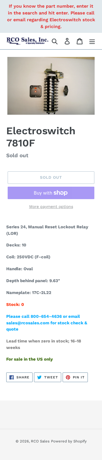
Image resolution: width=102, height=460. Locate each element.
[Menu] (92, 41)
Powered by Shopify (69, 441)
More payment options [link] (51, 206)
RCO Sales (40, 441)
